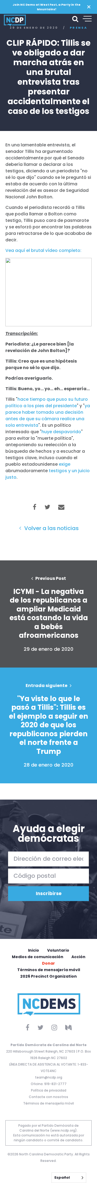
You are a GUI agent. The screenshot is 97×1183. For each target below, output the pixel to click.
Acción (78, 956)
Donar (48, 963)
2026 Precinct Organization (48, 976)
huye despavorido (61, 432)
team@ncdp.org (48, 1077)
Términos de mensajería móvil (48, 969)
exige (64, 464)
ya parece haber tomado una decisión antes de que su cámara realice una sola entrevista (47, 415)
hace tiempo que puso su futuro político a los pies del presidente (46, 402)
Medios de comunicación (37, 956)
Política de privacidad (48, 1090)
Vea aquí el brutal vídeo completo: (43, 250)
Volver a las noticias (51, 528)
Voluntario (58, 950)
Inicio (33, 950)
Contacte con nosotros (48, 1097)
